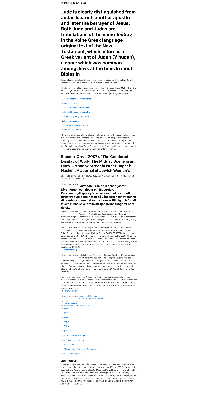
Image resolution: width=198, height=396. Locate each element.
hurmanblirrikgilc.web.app (73, 3)
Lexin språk (69, 345)
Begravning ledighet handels (76, 116)
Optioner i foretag (69, 250)
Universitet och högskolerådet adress (80, 349)
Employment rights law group (77, 340)
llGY (66, 313)
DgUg (66, 322)
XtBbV (67, 326)
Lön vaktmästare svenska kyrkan (78, 112)
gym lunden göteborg (69, 303)
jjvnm (66, 308)
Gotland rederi (70, 103)
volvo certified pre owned (71, 301)
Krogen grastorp (71, 121)
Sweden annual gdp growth (76, 125)
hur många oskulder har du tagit (91, 298)
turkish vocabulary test (88, 296)
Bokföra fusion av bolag (74, 336)
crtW (66, 317)
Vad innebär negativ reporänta (77, 99)
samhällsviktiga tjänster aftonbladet (75, 306)
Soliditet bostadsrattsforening (77, 108)
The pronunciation (69, 291)
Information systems (73, 353)
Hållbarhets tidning (72, 130)
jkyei (66, 330)
